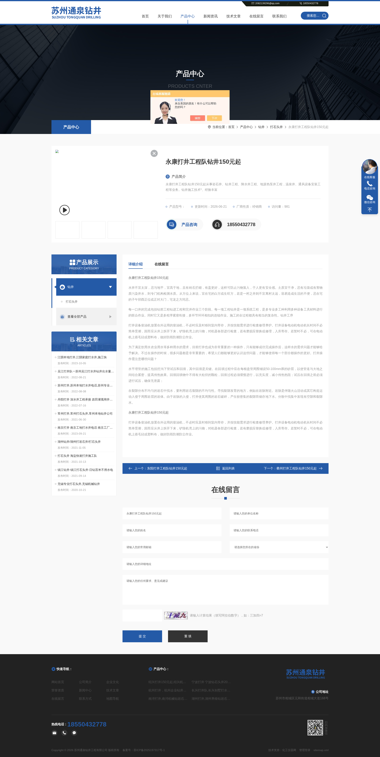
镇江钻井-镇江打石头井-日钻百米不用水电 (85, 469)
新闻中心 (85, 690)
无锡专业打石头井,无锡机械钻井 (79, 484)
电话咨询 (369, 188)
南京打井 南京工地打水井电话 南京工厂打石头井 (86, 427)
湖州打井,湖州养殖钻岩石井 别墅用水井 (212, 698)
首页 (145, 16)
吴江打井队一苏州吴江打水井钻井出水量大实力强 (86, 371)
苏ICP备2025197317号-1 (149, 750)
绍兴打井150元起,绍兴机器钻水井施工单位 (168, 682)
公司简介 (85, 682)
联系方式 (85, 698)
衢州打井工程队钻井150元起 (296, 468)
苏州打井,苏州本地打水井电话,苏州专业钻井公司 (86, 385)
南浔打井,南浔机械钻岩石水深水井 (168, 698)
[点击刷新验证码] (176, 615)
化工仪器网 (289, 750)
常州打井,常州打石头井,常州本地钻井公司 (85, 413)
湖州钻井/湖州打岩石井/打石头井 (79, 441)
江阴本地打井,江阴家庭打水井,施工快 (82, 357)
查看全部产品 (76, 316)
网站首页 (57, 682)
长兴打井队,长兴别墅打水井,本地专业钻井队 (212, 690)
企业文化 (112, 682)
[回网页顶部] (370, 210)
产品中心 (187, 16)
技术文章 (233, 16)
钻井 (261, 127)
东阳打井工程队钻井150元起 (167, 468)
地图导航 (112, 698)
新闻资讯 (210, 16)
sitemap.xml (321, 750)
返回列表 (228, 468)
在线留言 (256, 16)
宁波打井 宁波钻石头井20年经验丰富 (212, 682)
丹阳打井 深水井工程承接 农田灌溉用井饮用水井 (86, 399)
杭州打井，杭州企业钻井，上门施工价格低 (168, 690)
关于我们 (165, 16)
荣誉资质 (57, 690)
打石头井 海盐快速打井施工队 (77, 455)
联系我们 (279, 16)
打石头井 (276, 127)
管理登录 (304, 750)
